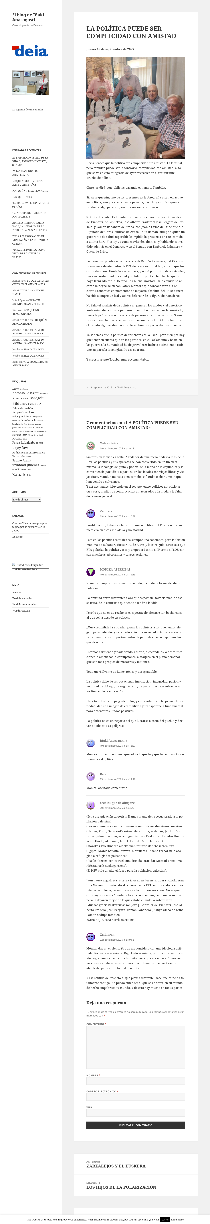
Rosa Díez (41, 453)
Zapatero (21, 474)
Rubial (28, 457)
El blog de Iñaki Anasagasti (28, 17)
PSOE (41, 443)
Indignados (37, 417)
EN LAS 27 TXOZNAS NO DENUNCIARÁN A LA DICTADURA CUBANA (30, 240)
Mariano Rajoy (19, 434)
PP (37, 443)
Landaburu (28, 427)
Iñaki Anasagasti (126, 387)
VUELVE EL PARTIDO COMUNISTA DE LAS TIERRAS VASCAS (29, 253)
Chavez (32, 403)
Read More (177, 1219)
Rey (25, 447)
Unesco (43, 466)
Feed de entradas (22, 598)
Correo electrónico (102, 1091)
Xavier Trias (26, 470)
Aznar (26, 398)
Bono (25, 403)
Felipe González (23, 412)
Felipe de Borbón (22, 408)
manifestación (30, 431)
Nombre (93, 1075)
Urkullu (16, 469)
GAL (30, 417)
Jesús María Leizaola (32, 420)
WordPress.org (21, 610)
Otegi (40, 435)
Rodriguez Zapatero (24, 452)
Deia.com (17, 536)
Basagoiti (37, 398)
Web (89, 1107)
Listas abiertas (18, 431)
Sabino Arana (21, 460)
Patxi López (19, 438)
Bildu (17, 403)
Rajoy (16, 448)
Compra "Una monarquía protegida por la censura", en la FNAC (29, 527)
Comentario (96, 1024)
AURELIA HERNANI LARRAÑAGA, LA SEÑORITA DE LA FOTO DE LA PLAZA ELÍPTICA (29, 226)
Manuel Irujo (42, 431)
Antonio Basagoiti (26, 393)
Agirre (15, 388)
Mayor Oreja (33, 435)
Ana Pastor (24, 389)
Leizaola (38, 427)
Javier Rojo (16, 420)
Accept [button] (165, 1219)
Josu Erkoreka (17, 424)
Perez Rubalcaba (24, 443)
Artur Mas (44, 393)
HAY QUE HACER (22, 197)
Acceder (17, 592)
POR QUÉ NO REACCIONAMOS (30, 190)
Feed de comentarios (24, 604)
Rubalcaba (18, 456)
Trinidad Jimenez (25, 465)
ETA (38, 404)
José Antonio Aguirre (32, 424)
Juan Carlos (16, 428)
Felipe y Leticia (20, 416)
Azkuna (17, 398)
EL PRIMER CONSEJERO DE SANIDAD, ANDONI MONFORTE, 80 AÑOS (30, 161)
